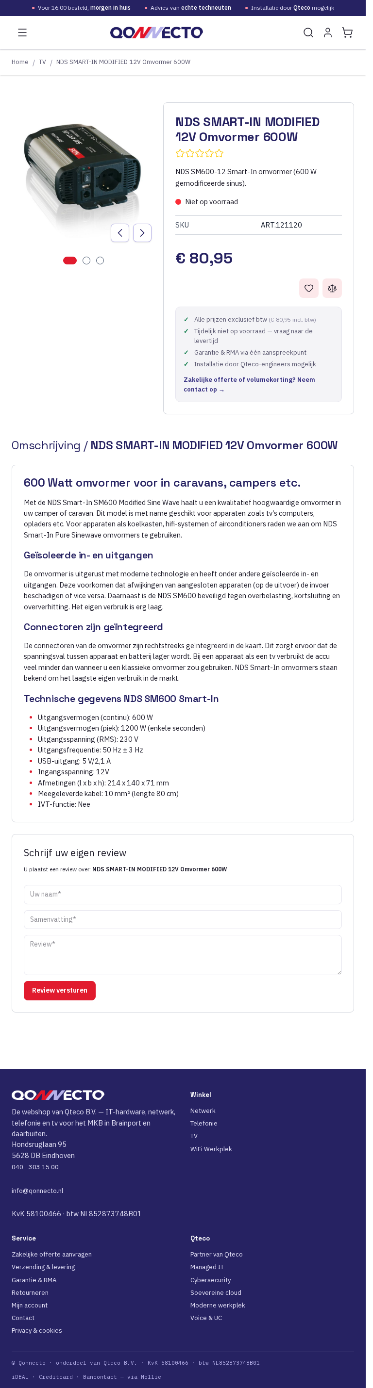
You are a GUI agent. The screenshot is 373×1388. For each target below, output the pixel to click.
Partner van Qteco (216, 1254)
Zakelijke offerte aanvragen (52, 1254)
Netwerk (203, 1111)
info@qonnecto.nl (37, 1191)
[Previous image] (120, 233)
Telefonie (204, 1123)
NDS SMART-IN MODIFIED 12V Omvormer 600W (123, 61)
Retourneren (30, 1293)
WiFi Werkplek (211, 1149)
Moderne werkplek (217, 1305)
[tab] (70, 260)
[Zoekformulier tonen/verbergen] (308, 32)
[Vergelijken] (332, 288)
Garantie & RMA (34, 1280)
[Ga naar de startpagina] (156, 32)
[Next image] (142, 233)
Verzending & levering (43, 1267)
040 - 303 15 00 (35, 1167)
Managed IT (207, 1267)
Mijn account (30, 1305)
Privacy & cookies (37, 1330)
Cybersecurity (210, 1280)
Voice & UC (206, 1318)
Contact (23, 1318)
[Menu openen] (22, 32)
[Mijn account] (328, 32)
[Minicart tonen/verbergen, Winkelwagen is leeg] (347, 32)
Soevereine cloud (215, 1293)
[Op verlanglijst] (309, 288)
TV (42, 61)
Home (20, 61)
